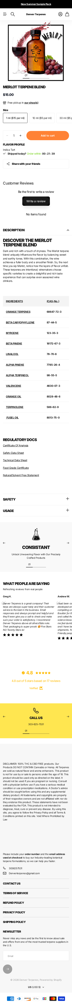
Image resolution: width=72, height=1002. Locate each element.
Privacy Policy (14, 912)
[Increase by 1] (20, 135)
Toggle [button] (68, 230)
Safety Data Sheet (13, 452)
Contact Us (11, 883)
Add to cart (48, 135)
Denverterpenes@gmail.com (24, 873)
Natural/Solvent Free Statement (21, 475)
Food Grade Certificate (16, 467)
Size (5, 110)
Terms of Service (15, 893)
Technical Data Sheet (15, 460)
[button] (4, 543)
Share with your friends (26, 163)
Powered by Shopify (51, 979)
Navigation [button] (5, 14)
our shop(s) (31, 102)
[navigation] (32, 75)
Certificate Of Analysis (15, 445)
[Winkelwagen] (67, 14)
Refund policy (13, 902)
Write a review (36, 201)
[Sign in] (60, 14)
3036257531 (15, 868)
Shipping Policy (14, 922)
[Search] (13, 14)
